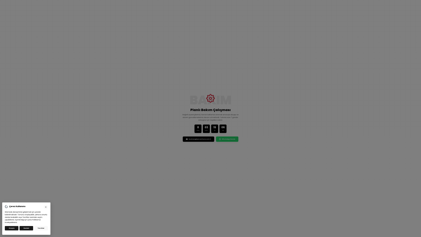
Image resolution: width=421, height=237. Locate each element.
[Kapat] (46, 207)
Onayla (11, 228)
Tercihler (41, 228)
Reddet (26, 228)
